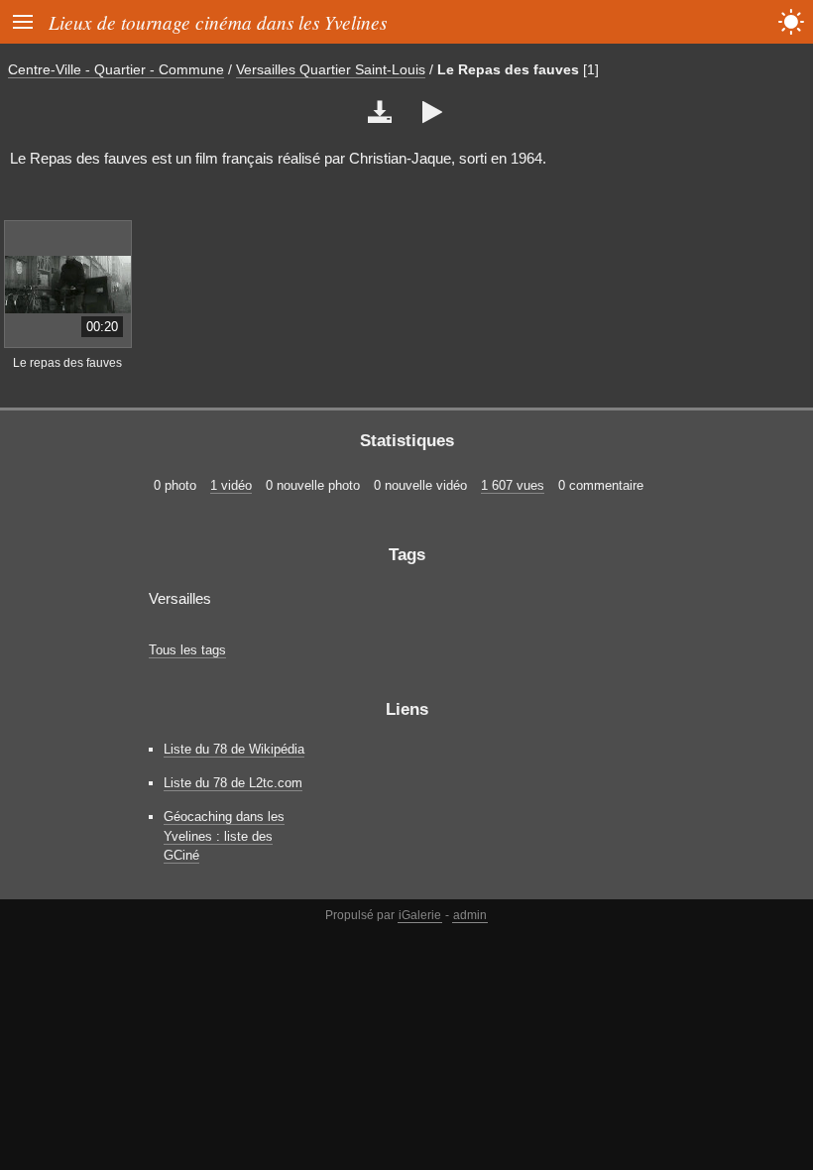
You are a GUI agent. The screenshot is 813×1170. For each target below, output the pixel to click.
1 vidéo (231, 485)
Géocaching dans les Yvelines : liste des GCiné (224, 835)
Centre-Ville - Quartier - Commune (116, 69)
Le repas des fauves (67, 363)
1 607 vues (512, 485)
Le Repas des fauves (508, 69)
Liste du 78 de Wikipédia (234, 749)
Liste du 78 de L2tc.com (233, 782)
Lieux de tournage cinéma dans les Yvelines (218, 22)
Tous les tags (187, 650)
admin (470, 915)
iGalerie (420, 915)
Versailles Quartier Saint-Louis (330, 69)
